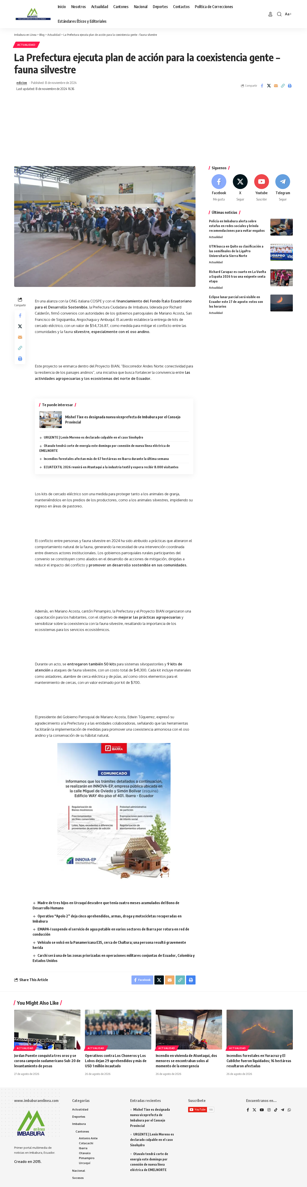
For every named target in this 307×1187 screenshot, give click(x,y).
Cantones (82, 1131)
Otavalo (85, 1153)
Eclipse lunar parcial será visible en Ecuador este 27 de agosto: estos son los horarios (236, 301)
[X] (240, 188)
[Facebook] (219, 188)
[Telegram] (283, 188)
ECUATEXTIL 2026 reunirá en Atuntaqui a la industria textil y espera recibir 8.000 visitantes (111, 467)
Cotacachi (86, 1143)
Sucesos (78, 1178)
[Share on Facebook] (262, 85)
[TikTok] (276, 1110)
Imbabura (79, 1124)
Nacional (78, 1170)
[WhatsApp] (289, 1110)
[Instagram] (269, 1110)
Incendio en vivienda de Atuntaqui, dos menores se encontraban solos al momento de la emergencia (186, 1060)
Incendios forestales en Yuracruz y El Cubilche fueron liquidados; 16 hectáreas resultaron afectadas (259, 1060)
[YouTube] (262, 1110)
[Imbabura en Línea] (32, 14)
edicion (21, 83)
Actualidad (26, 44)
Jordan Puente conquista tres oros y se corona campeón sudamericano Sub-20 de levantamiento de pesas (47, 1060)
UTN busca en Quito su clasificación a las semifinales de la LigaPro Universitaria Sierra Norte (236, 251)
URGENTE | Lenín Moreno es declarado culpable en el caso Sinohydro (93, 437)
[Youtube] (261, 188)
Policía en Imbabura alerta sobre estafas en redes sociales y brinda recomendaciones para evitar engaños (237, 225)
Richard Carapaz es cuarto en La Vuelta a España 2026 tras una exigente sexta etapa (237, 276)
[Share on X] (269, 85)
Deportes (78, 1116)
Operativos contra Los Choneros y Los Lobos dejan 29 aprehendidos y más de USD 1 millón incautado (116, 1060)
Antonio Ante (88, 1138)
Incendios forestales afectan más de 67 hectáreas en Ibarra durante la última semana (106, 459)
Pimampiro (86, 1158)
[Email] (276, 85)
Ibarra (83, 1148)
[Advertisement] (153, 130)
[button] (270, 14)
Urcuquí (84, 1163)
